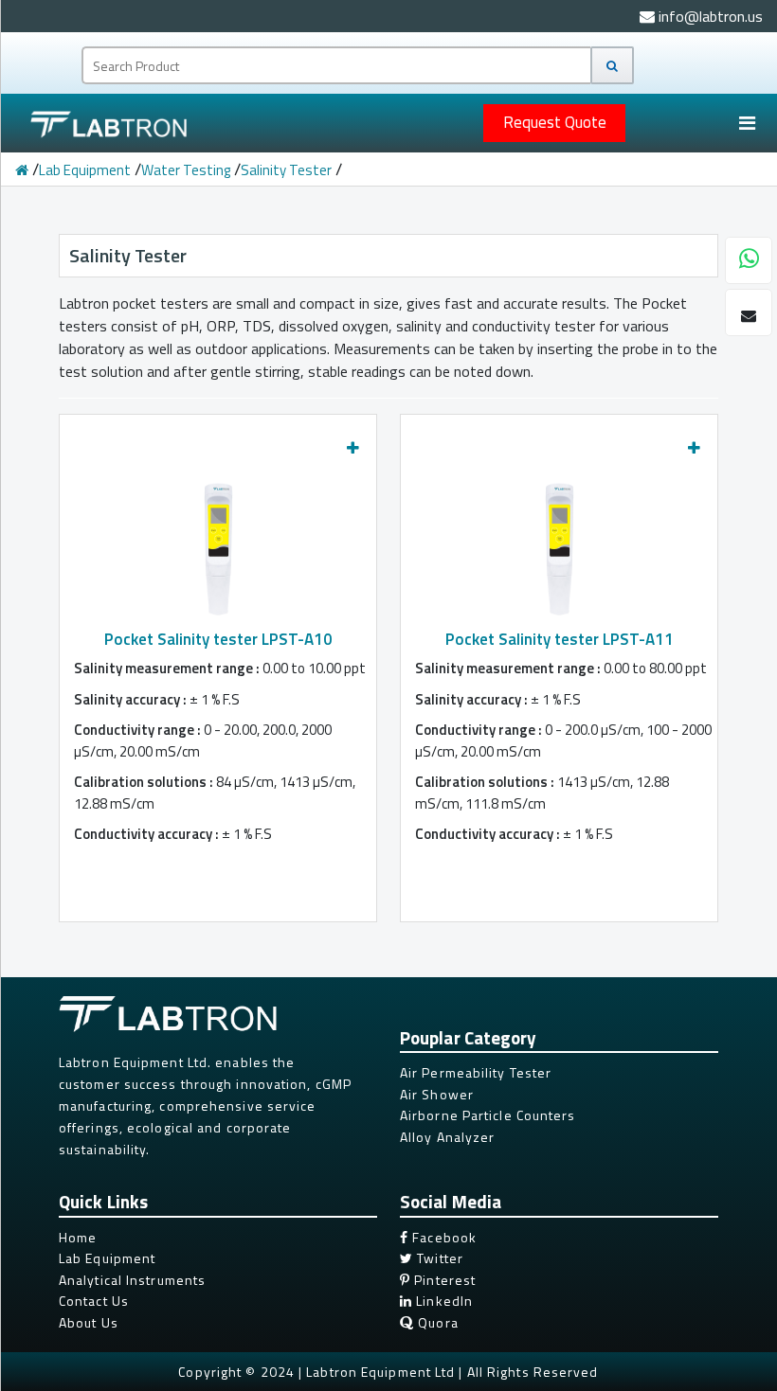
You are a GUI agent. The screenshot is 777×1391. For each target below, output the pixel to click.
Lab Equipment (85, 170)
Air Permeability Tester (475, 1072)
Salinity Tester (286, 170)
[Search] (612, 65)
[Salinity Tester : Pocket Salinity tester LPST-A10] (218, 544)
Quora (436, 1322)
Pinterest (443, 1280)
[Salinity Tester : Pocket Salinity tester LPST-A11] (559, 544)
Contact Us (94, 1301)
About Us (88, 1322)
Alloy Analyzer (447, 1137)
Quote (554, 122)
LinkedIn (442, 1301)
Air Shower (437, 1094)
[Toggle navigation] (747, 123)
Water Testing (185, 170)
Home (78, 1237)
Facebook (442, 1237)
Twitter (438, 1258)
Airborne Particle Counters (488, 1115)
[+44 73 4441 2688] (749, 261)
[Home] (21, 170)
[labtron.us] (99, 123)
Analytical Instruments (132, 1280)
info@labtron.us (709, 16)
